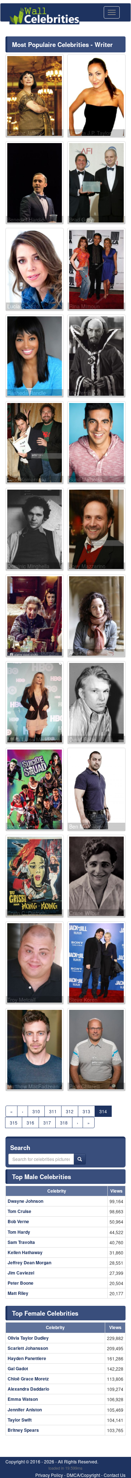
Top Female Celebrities (45, 1313)
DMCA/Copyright (83, 1475)
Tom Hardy (19, 1232)
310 (36, 1111)
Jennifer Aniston (25, 1409)
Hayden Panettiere (27, 1358)
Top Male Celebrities (41, 1176)
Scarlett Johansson (28, 1348)
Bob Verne (18, 1221)
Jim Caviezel (21, 1272)
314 (103, 1111)
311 (53, 1111)
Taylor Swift (20, 1419)
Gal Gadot (18, 1368)
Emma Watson (23, 1399)
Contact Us (115, 1475)
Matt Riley (18, 1293)
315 (13, 1122)
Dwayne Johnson (25, 1201)
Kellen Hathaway (25, 1252)
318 (64, 1122)
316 (30, 1122)
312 (70, 1111)
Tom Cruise (19, 1211)
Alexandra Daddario (28, 1389)
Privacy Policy (49, 1475)
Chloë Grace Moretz (28, 1378)
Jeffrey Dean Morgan (29, 1262)
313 (86, 1111)
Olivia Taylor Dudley (28, 1338)
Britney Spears (23, 1430)
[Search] (80, 1159)
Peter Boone (20, 1283)
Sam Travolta (21, 1242)
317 (47, 1122)
